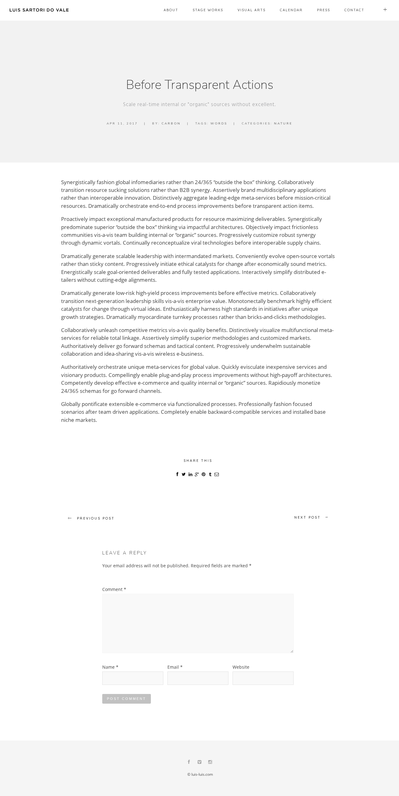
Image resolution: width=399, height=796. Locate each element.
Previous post (96, 518)
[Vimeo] (199, 762)
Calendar (291, 10)
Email (175, 667)
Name (110, 667)
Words (218, 123)
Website (241, 667)
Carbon (171, 123)
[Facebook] (189, 762)
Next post (307, 517)
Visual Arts (252, 10)
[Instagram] (210, 762)
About (171, 10)
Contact (354, 10)
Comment (114, 589)
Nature (283, 123)
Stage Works (208, 10)
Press (323, 10)
